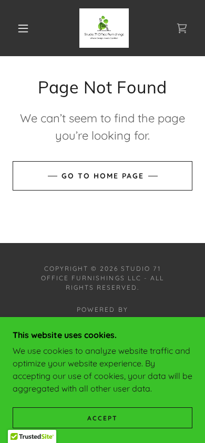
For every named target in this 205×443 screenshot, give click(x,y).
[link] (104, 28)
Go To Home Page (103, 176)
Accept (102, 418)
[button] (23, 28)
